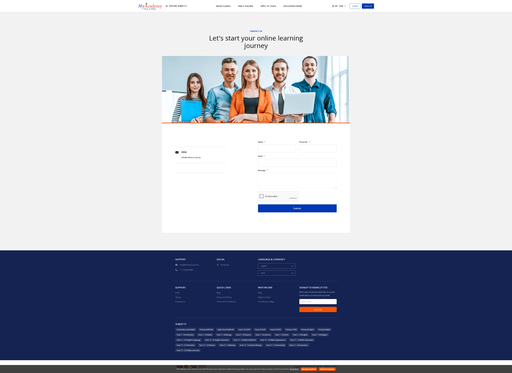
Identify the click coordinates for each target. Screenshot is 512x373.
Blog (218, 292)
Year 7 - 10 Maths (205, 335)
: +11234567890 (186, 270)
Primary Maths (324, 329)
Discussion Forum (293, 6)
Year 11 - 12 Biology (227, 345)
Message (263, 170)
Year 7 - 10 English (300, 335)
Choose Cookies (327, 369)
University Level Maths (186, 329)
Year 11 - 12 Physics (207, 345)
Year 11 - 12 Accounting (275, 345)
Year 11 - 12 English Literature (217, 340)
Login (355, 6)
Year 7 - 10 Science (263, 335)
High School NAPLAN (226, 329)
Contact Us (180, 301)
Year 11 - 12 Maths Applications (273, 340)
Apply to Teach (268, 6)
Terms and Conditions (226, 301)
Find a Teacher (245, 6)
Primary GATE (291, 329)
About (178, 297)
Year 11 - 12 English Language (189, 340)
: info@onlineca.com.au (189, 265)
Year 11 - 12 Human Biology (251, 345)
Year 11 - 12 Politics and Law (188, 350)
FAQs (177, 292)
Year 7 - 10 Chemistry (185, 335)
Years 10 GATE (244, 329)
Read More (294, 369)
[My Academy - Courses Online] (150, 6)
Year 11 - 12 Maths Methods (245, 340)
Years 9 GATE (260, 329)
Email (261, 156)
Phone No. (304, 142)
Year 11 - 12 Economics (298, 345)
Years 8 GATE (275, 329)
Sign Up (368, 6)
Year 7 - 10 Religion (319, 335)
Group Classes (223, 6)
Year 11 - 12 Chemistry (186, 345)
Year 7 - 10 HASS (281, 335)
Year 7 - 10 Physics (243, 335)
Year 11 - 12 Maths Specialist (301, 340)
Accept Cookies (309, 369)
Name (261, 142)
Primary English (307, 329)
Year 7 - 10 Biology (224, 335)
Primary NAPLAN (206, 329)
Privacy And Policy (224, 297)
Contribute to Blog (266, 301)
